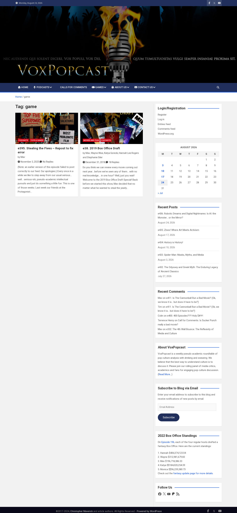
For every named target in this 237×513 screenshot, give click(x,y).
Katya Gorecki (111, 153)
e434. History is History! (170, 242)
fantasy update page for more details (193, 473)
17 (162, 176)
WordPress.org (166, 133)
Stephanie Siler (95, 157)
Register (162, 114)
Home (24, 87)
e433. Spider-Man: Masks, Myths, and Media (181, 254)
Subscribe (169, 417)
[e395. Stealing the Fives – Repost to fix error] (46, 128)
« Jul (160, 193)
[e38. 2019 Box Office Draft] (111, 128)
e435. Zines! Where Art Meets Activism (178, 230)
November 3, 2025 (30, 161)
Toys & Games (36, 140)
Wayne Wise (97, 153)
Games (99, 87)
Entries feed (164, 124)
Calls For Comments (73, 87)
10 (162, 171)
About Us (121, 87)
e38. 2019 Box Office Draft (101, 148)
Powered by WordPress (149, 511)
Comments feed (166, 128)
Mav (23, 157)
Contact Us (145, 87)
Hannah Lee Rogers (129, 153)
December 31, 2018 (95, 162)
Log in (161, 119)
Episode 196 (167, 442)
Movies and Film (91, 140)
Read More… (165, 374)
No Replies (48, 161)
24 (162, 182)
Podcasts (43, 87)
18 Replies (114, 162)
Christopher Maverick (81, 511)
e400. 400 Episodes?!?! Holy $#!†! (185, 315)
